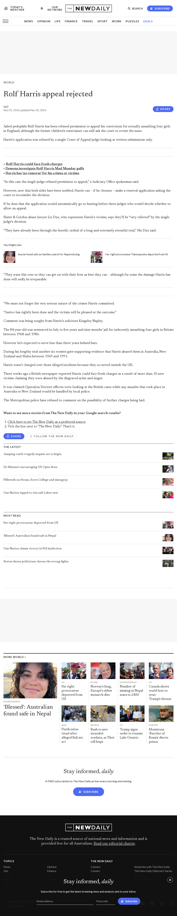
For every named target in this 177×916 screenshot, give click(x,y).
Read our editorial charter (114, 844)
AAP (6, 106)
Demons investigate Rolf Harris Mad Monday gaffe (45, 168)
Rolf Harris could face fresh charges (34, 164)
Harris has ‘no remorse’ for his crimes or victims (42, 173)
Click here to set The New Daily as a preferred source (46, 422)
